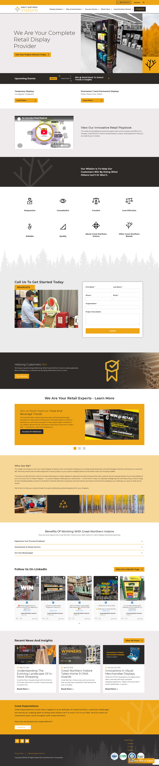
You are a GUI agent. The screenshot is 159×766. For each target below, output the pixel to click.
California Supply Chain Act (36, 753)
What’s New (128, 740)
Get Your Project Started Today (31, 55)
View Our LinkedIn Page (127, 569)
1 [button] (75, 448)
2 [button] (79, 448)
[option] (79, 78)
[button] (14, 598)
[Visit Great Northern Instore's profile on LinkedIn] (18, 614)
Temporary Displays (24, 95)
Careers (137, 2)
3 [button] (84, 448)
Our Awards (22, 376)
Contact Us (21, 727)
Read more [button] (27, 610)
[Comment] (73, 619)
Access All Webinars (31, 432)
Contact (130, 747)
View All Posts (132, 640)
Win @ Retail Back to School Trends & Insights (89, 78)
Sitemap (130, 750)
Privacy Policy (19, 753)
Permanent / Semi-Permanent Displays (100, 95)
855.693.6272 (125, 2)
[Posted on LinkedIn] (27, 603)
